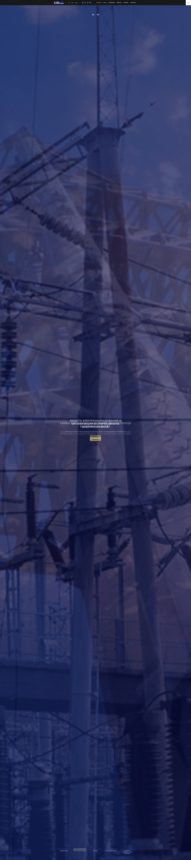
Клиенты (126, 2)
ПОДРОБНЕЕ (95, 436)
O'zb (72, 2)
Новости (119, 2)
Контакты (133, 2)
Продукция (111, 2)
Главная (98, 2)
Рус (69, 2)
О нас (104, 2)
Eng (76, 2)
